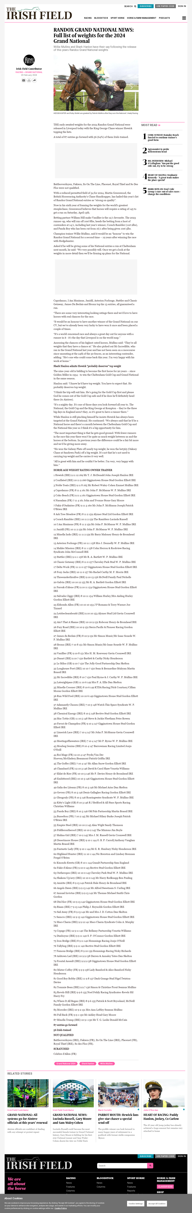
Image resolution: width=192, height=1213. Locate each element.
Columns (70, 1190)
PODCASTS (164, 18)
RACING (88, 18)
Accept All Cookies (156, 1203)
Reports (131, 1190)
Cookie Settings (136, 1203)
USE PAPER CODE (165, 6)
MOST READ (149, 125)
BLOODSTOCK (101, 18)
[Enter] (150, 1165)
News (69, 1183)
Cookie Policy (61, 1208)
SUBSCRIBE (146, 6)
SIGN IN (182, 6)
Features (70, 1186)
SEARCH (128, 6)
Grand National (33, 72)
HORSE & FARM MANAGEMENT (142, 18)
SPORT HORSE (118, 18)
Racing (19, 72)
